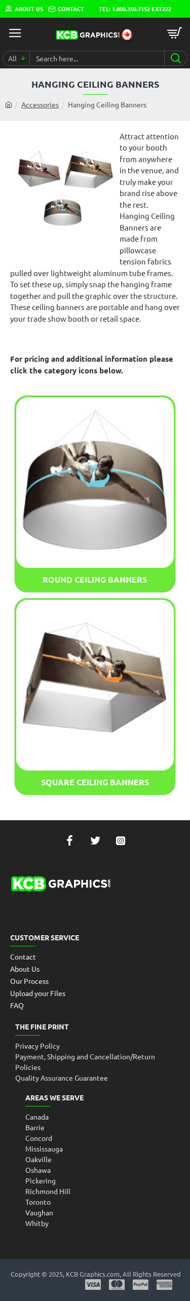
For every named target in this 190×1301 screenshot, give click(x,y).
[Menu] (15, 33)
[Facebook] (70, 840)
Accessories (40, 104)
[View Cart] (175, 33)
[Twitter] (95, 840)
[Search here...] (175, 58)
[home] (8, 104)
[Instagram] (120, 840)
